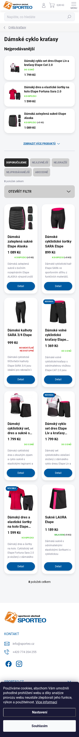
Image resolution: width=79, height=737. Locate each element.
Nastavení (39, 712)
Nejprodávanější (18, 172)
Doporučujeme (16, 162)
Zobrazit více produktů (39, 143)
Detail (20, 286)
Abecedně (41, 172)
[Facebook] (8, 663)
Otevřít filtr (19, 192)
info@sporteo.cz (23, 643)
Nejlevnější (40, 162)
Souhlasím (40, 726)
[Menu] (73, 5)
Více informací (46, 702)
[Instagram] (18, 663)
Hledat (69, 16)
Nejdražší (60, 162)
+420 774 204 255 (24, 652)
